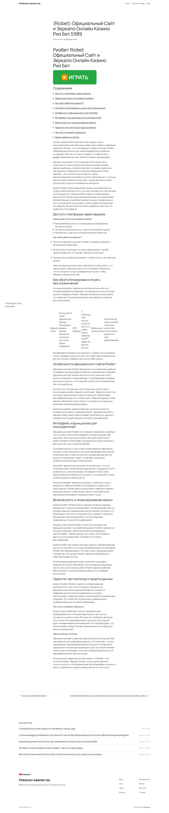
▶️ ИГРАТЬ (74, 77)
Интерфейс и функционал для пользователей (78, 117)
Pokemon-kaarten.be (29, 3)
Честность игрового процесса (70, 132)
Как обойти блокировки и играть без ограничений (80, 108)
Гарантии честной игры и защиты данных (75, 127)
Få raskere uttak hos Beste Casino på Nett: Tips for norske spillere (51, 748)
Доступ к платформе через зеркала (73, 93)
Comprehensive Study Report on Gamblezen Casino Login (47, 728)
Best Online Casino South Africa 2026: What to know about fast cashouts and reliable (60, 754)
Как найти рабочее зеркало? (69, 103)
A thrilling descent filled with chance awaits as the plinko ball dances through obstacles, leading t (108, 695)
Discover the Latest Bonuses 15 (34, 695)
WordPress (146, 807)
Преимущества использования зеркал (74, 98)
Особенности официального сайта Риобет (76, 112)
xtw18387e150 (68, 39)
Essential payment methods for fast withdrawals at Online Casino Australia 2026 (58, 741)
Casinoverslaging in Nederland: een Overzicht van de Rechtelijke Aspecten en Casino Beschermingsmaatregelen (74, 735)
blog (75, 39)
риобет (56, 157)
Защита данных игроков (67, 137)
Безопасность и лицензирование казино (75, 122)
